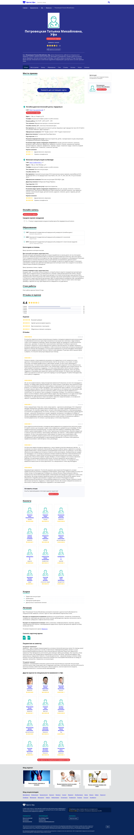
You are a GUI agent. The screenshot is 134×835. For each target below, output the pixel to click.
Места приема (34, 67)
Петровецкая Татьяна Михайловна (53, 31)
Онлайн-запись (30, 210)
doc (29, 638)
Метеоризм (33, 797)
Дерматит (70, 795)
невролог (29, 561)
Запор (86, 795)
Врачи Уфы (30, 2)
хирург (29, 582)
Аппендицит (34, 795)
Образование (51, 67)
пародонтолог (61, 582)
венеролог (61, 519)
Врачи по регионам (27, 818)
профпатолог (45, 561)
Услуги (80, 67)
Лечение (86, 67)
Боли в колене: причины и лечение (36, 784)
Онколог (61, 690)
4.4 (60, 45)
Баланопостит (44, 795)
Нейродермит (55, 797)
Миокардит (41, 797)
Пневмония (72, 797)
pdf (24, 638)
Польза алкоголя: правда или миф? (97, 785)
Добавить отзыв (53, 494)
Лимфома (25, 797)
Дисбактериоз (79, 795)
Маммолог (45, 629)
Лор (61, 732)
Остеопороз (64, 797)
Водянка (58, 795)
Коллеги (73, 67)
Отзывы (65, 67)
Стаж (59, 67)
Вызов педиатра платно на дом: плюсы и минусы (67, 784)
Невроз (48, 797)
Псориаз (79, 797)
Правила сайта (42, 819)
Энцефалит (93, 797)
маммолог (51, 42)
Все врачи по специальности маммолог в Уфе (53, 760)
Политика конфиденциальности (46, 821)
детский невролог (61, 540)
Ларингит (103, 795)
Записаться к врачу (53, 39)
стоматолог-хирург (45, 582)
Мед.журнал (26, 819)
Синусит (86, 797)
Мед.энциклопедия (27, 821)
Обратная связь (73, 818)
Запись (43, 67)
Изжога (91, 795)
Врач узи (45, 711)
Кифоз (96, 795)
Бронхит (51, 795)
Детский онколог (30, 732)
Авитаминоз (26, 795)
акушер (30, 519)
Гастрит (64, 795)
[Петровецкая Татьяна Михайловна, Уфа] (54, 20)
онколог (57, 42)
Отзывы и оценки (32, 295)
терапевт (61, 561)
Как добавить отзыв (43, 818)
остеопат (45, 540)
